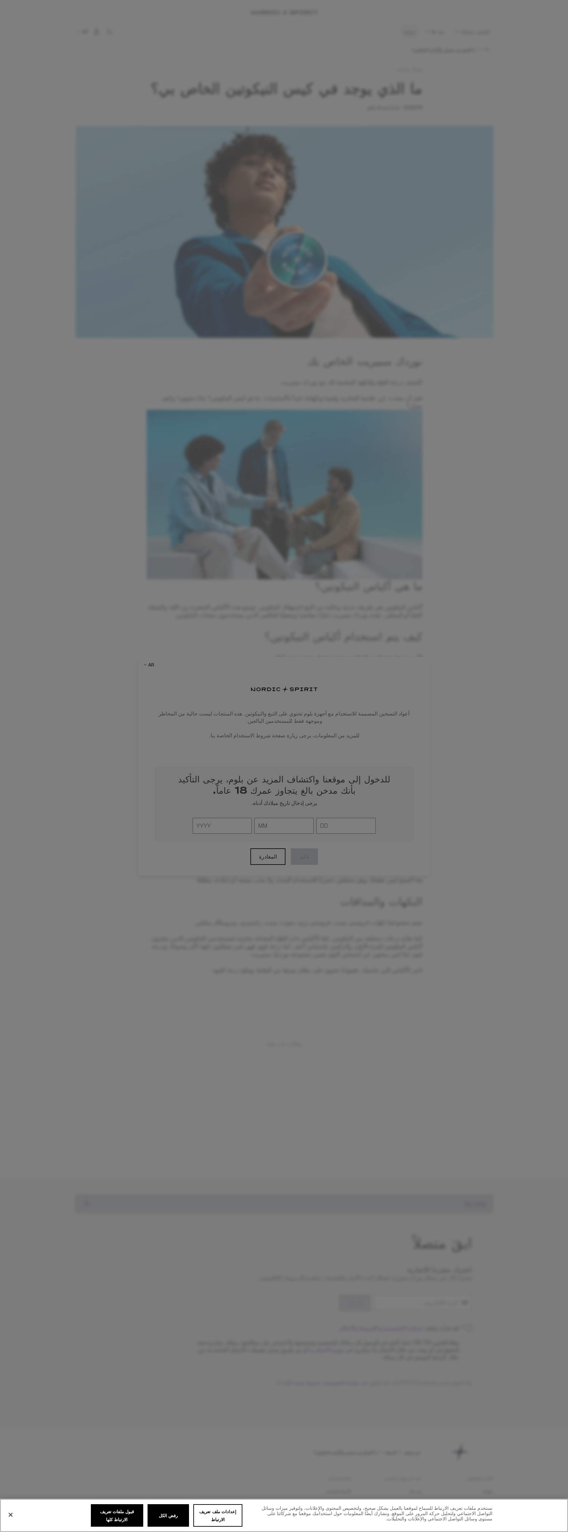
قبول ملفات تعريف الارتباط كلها (117, 1515)
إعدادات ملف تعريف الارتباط (217, 1515)
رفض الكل (168, 1515)
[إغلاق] (10, 1514)
